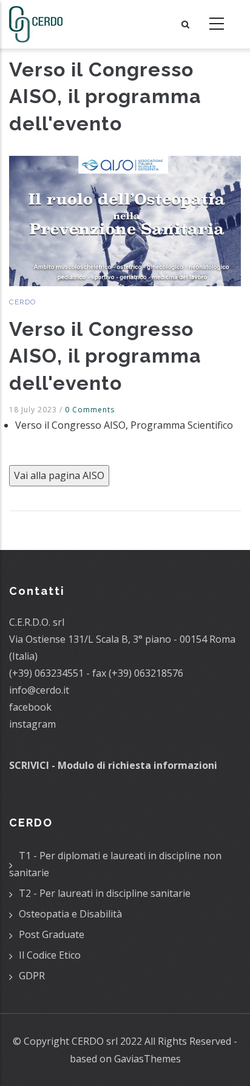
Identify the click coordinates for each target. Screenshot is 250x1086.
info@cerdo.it (39, 690)
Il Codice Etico (50, 955)
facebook (30, 707)
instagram (32, 724)
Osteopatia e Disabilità (70, 913)
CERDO (22, 302)
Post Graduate (51, 934)
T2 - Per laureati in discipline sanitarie (105, 893)
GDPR (32, 975)
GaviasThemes (147, 1058)
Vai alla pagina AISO (59, 475)
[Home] (35, 24)
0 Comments (90, 409)
